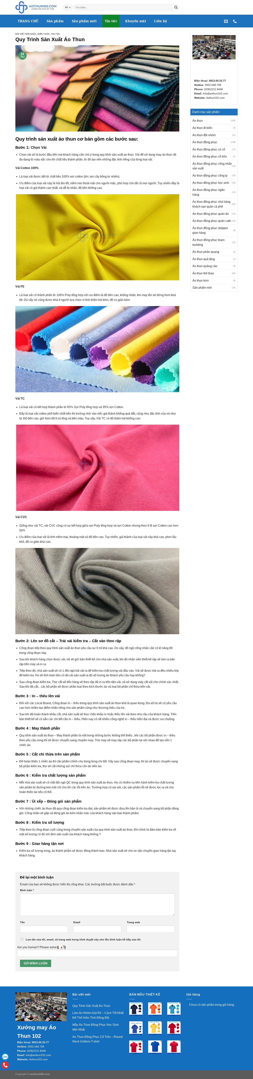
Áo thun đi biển (202, 127)
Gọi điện (5, 1065)
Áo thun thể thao (203, 273)
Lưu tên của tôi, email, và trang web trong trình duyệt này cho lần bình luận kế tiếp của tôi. (83, 939)
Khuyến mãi (135, 21)
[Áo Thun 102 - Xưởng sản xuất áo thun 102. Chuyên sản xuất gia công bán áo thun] (36, 7)
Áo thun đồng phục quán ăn (210, 213)
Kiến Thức (44, 34)
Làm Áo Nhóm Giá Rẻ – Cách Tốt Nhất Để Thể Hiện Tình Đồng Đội (98, 1015)
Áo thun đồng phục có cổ (208, 149)
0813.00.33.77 (217, 80)
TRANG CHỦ (28, 21)
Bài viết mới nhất (25, 34)
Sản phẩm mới (84, 21)
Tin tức (111, 21)
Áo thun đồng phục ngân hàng (208, 192)
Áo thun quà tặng (203, 259)
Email (76, 922)
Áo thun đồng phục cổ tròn (209, 156)
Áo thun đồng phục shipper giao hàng (210, 230)
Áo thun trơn (200, 280)
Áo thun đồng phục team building (208, 242)
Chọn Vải (39, 147)
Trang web (133, 922)
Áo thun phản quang (205, 251)
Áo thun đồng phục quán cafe (211, 220)
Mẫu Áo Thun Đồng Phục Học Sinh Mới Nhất (95, 1027)
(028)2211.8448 (213, 89)
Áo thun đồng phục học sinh (210, 182)
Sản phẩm (55, 21)
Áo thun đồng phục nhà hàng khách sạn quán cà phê (211, 204)
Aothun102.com (215, 97)
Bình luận (27, 890)
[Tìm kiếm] (176, 7)
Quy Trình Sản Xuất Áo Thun (91, 1005)
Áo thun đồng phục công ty (209, 175)
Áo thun (197, 120)
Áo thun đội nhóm (204, 135)
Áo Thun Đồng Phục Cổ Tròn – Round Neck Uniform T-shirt (97, 1039)
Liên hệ (160, 21)
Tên (22, 922)
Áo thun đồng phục (204, 142)
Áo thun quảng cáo (204, 266)
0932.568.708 (213, 84)
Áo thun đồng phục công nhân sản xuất (212, 166)
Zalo (5, 1056)
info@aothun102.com (215, 93)
